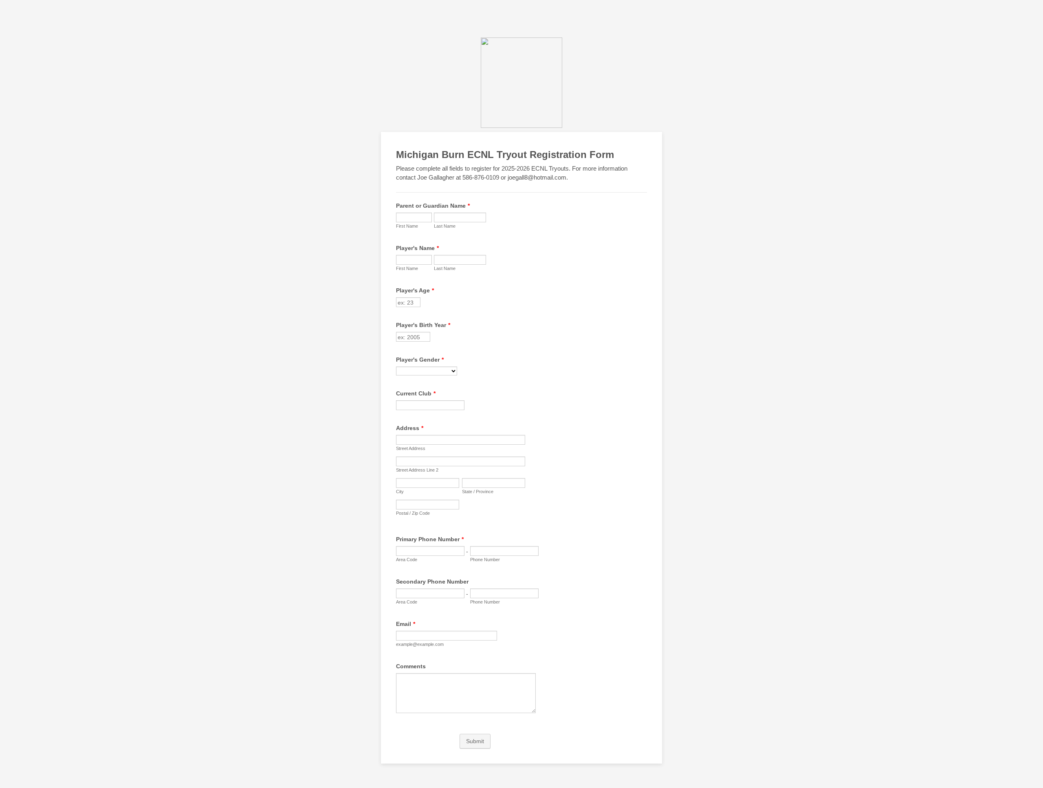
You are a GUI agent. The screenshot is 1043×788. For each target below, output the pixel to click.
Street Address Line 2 (417, 470)
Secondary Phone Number (432, 581)
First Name (407, 226)
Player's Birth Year (423, 325)
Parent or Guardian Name (433, 205)
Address (409, 428)
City (400, 491)
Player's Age (415, 290)
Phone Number (485, 559)
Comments (411, 666)
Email (405, 624)
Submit (475, 741)
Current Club (416, 393)
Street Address (410, 448)
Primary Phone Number (430, 539)
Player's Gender (420, 359)
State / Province (477, 491)
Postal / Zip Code (413, 513)
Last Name (444, 226)
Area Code (406, 559)
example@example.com (420, 644)
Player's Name (417, 248)
